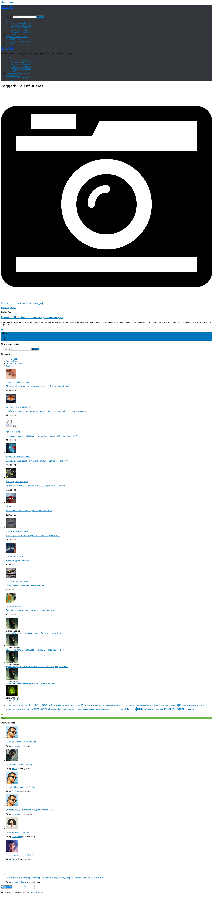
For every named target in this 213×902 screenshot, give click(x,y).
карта (201, 705)
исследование (187, 705)
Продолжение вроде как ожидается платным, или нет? (31, 683)
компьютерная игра (16, 709)
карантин (195, 705)
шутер (190, 709)
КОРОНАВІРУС (13, 39)
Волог (14, 859)
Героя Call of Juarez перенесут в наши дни (32, 317)
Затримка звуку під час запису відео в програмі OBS (30, 810)
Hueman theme (36, 892)
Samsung (89, 705)
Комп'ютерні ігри (8, 308)
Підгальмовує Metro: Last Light (19, 764)
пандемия (98, 709)
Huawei (56, 705)
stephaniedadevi (19, 882)
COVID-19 (38, 704)
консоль (30, 709)
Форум (9, 21)
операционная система (82, 709)
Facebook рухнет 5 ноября (18, 560)
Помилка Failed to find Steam (19, 832)
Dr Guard (16, 746)
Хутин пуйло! (12, 700)
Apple (28, 705)
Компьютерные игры (20, 28)
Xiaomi (108, 705)
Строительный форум (21, 30)
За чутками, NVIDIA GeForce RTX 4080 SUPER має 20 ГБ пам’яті (35, 486)
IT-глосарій (11, 34)
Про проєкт (11, 43)
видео (163, 705)
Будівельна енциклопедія (17, 37)
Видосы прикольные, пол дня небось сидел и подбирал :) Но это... (36, 650)
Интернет (115, 705)
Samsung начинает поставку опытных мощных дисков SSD (33, 536)
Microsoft (72, 705)
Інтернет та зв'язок (14, 556)
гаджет (167, 705)
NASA (80, 705)
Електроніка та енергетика (18, 407)
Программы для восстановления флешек (25, 585)
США (144, 705)
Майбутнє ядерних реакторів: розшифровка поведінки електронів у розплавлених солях (46, 411)
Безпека (9, 506)
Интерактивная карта (20, 41)
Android (15, 705)
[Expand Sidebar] (2, 329)
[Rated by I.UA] (29, 888)
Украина (149, 705)
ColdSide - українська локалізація (21, 742)
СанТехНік (17, 837)
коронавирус (42, 709)
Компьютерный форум (21, 23)
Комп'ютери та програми (17, 482)
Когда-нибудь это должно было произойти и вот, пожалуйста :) (34, 633)
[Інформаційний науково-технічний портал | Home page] (7, 8)
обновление (62, 709)
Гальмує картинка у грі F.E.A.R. (20, 855)
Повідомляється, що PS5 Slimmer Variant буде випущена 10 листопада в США (41, 436)
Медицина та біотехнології (18, 382)
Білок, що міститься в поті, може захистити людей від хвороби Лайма (37, 386)
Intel (60, 705)
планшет (107, 709)
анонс (157, 705)
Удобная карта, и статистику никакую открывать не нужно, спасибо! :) (37, 667)
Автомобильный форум (21, 32)
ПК (141, 705)
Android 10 (21, 705)
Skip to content (7, 2)
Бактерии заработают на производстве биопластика (30, 610)
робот (123, 709)
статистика (159, 709)
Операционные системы (22, 26)
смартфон (133, 709)
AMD (10, 705)
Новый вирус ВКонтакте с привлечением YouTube (29, 511)
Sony (96, 705)
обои (69, 709)
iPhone (65, 705)
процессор (115, 709)
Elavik (14, 769)
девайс (173, 705)
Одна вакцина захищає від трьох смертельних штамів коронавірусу (37, 461)
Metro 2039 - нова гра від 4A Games (22, 787)
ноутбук (53, 709)
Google (49, 705)
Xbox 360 (102, 705)
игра (178, 704)
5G (7, 705)
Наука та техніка (13, 606)
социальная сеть (148, 709)
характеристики (174, 709)
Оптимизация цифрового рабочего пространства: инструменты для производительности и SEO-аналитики (54, 878)
